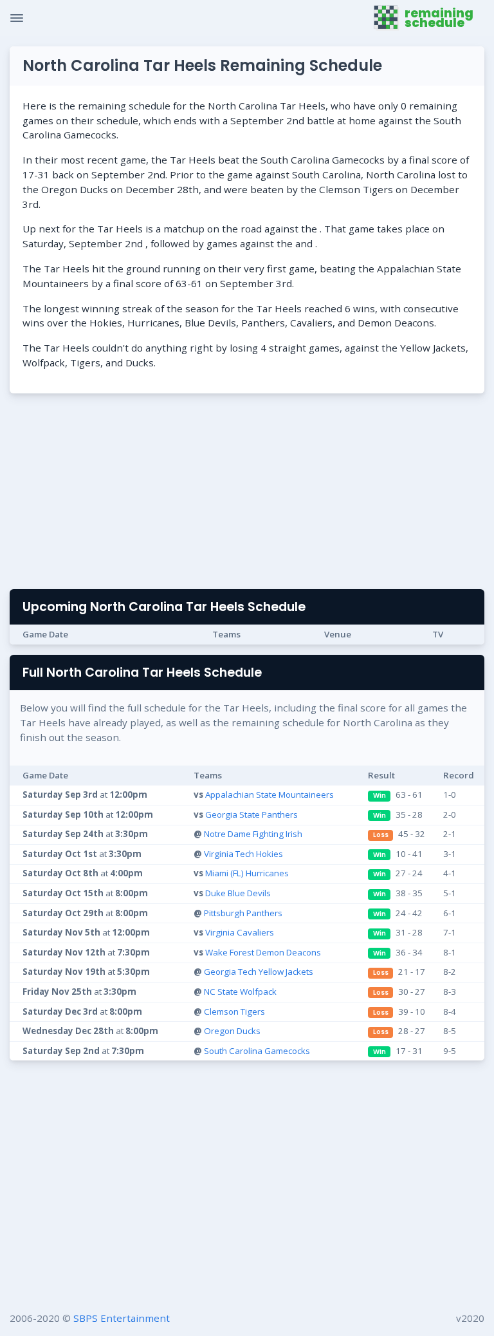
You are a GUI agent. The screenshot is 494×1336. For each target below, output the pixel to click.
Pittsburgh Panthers (243, 913)
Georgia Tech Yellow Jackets (258, 971)
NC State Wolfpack (240, 991)
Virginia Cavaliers (239, 932)
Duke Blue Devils (238, 893)
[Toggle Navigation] (17, 18)
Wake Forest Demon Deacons (263, 952)
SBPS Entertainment (121, 1318)
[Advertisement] (247, 494)
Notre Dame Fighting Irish (253, 834)
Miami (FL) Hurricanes (247, 873)
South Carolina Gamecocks (257, 1051)
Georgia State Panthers (251, 814)
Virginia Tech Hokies (243, 854)
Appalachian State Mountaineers (269, 794)
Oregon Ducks (232, 1031)
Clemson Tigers (234, 1011)
